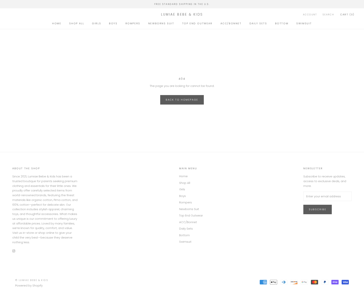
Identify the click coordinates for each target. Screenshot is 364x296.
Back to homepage (182, 100)
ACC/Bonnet (231, 23)
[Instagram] (13, 250)
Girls (96, 23)
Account (310, 14)
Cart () (347, 14)
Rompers (133, 23)
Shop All (76, 23)
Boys (113, 23)
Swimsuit (304, 23)
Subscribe (317, 209)
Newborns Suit (161, 23)
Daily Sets (258, 23)
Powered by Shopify (29, 285)
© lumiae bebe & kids (31, 280)
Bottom (282, 23)
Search (328, 14)
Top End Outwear (197, 23)
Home (56, 23)
